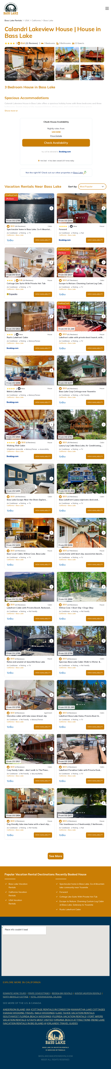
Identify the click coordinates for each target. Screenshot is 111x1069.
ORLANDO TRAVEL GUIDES (62, 1023)
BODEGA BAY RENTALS (62, 993)
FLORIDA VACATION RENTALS (69, 1016)
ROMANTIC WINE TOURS (14, 993)
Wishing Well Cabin (16, 445)
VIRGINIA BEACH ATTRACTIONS (72, 1019)
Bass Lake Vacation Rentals (18, 886)
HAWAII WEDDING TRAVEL (19, 1012)
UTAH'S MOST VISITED (40, 1019)
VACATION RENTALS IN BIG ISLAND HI (25, 1023)
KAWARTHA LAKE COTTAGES (88, 1009)
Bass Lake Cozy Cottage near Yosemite (77, 391)
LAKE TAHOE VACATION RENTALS (75, 1012)
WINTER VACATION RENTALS (88, 993)
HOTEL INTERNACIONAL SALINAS (46, 996)
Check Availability (56, 142)
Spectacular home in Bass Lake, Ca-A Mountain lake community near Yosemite (82, 886)
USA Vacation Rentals (15, 902)
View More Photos (16, 77)
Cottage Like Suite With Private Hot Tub (26, 283)
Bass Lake (48, 20)
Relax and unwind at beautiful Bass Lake (26, 662)
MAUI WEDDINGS (45, 1012)
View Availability (43, 240)
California (36, 20)
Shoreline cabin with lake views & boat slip (27, 716)
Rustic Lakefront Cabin (17, 337)
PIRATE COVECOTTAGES (39, 993)
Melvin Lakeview (14, 391)
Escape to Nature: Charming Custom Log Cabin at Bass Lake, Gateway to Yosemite (82, 903)
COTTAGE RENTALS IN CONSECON (51, 1009)
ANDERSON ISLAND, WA (16, 1009)
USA (27, 20)
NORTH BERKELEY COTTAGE (15, 996)
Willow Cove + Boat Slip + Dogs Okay (76, 608)
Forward (63, 229)
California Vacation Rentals (18, 894)
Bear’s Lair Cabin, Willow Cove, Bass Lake (26, 554)
